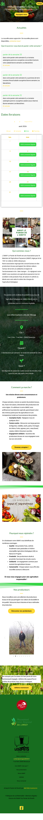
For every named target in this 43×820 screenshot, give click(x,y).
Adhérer (21, 777)
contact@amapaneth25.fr (22, 759)
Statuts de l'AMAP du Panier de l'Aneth (21, 798)
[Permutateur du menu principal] (30, 4)
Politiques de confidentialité (15, 796)
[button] (39, 3)
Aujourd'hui (28, 122)
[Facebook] (21, 808)
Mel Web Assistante (30, 788)
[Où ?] (21, 327)
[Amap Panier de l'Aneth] (3, 4)
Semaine (18, 131)
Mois (27, 131)
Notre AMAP (21, 773)
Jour (9, 131)
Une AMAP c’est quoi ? (21, 766)
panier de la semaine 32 (12, 75)
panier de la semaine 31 (12, 95)
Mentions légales (31, 796)
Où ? (21, 332)
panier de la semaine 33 (12, 54)
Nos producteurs (21, 770)
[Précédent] (14, 121)
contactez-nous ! (15, 41)
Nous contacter (21, 781)
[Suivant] (19, 121)
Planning (36, 131)
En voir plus (6, 65)
